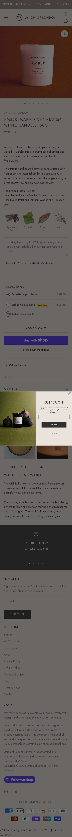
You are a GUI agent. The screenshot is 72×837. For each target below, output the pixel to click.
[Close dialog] (69, 393)
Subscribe (54, 425)
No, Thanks (54, 433)
